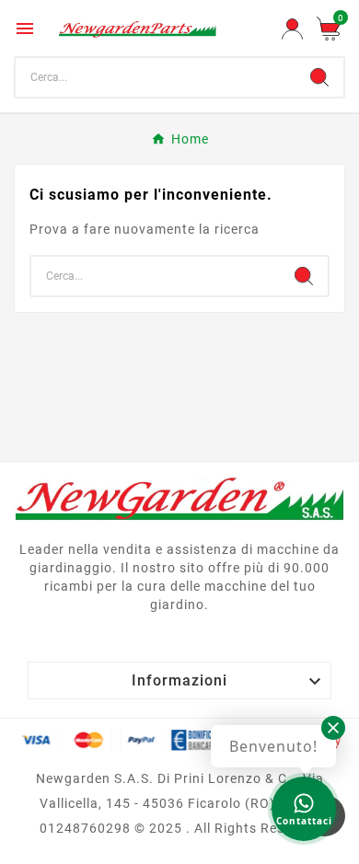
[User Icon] (292, 29)
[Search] (319, 77)
